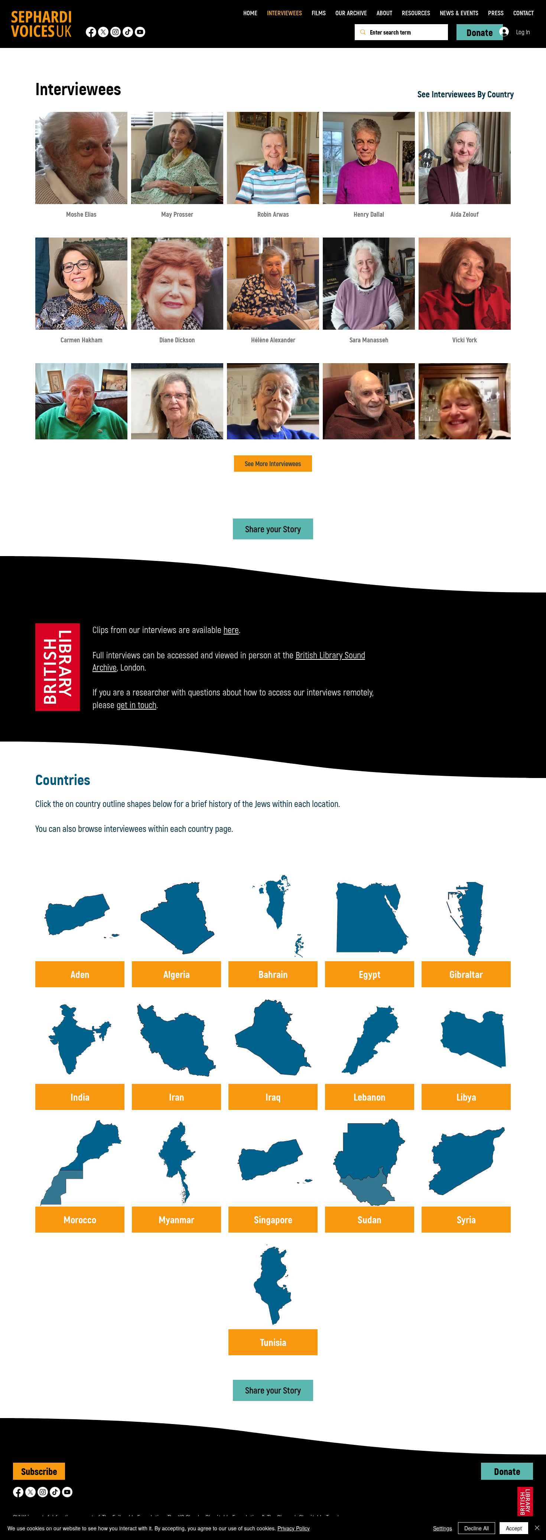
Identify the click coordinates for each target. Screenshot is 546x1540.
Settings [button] (442, 1528)
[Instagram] (115, 32)
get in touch (136, 704)
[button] (318, 12)
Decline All (476, 1528)
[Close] (537, 1528)
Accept (514, 1528)
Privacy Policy (293, 1528)
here (231, 629)
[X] (103, 32)
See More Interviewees (273, 463)
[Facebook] (91, 32)
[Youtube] (140, 32)
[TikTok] (128, 32)
